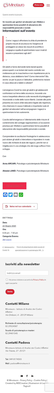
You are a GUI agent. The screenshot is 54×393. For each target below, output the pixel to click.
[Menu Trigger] (48, 5)
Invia (9, 292)
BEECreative (22, 383)
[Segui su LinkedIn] (32, 376)
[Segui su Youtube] (22, 376)
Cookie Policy (40, 380)
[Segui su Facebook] (27, 376)
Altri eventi (7, 239)
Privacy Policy (38, 280)
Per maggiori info (14, 185)
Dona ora (38, 5)
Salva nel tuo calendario (20, 206)
